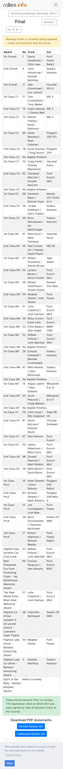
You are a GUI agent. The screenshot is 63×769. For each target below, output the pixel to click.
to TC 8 (13, 29)
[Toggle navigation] (55, 4)
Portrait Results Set (31, 726)
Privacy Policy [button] (13, 755)
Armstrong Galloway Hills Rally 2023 (33, 13)
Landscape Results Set (31, 733)
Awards (48, 22)
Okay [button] (9, 763)
